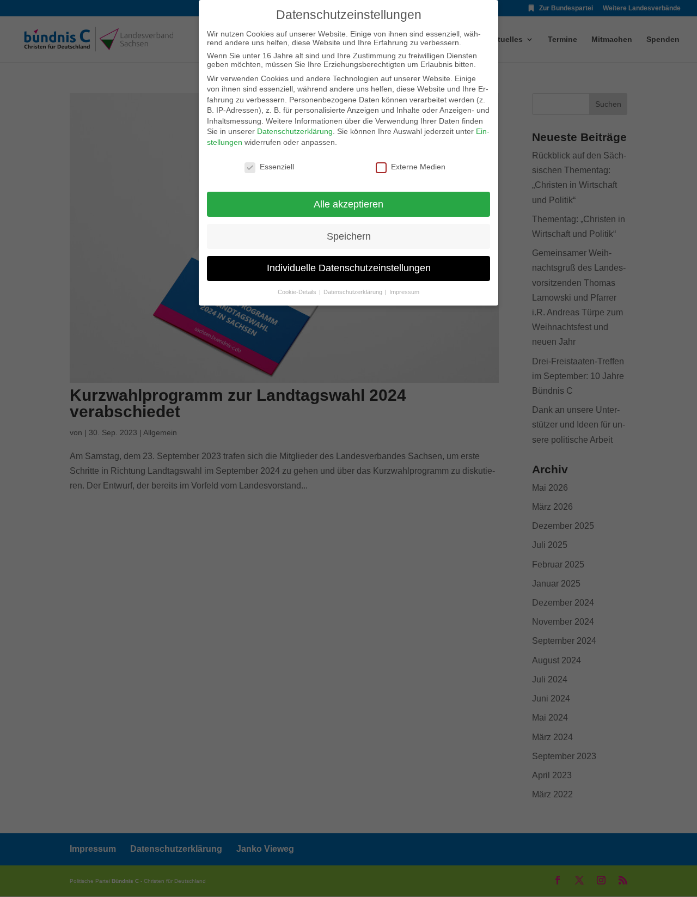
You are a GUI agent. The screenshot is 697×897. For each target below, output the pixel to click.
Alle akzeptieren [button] (348, 204)
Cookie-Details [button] (298, 292)
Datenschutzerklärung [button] (353, 292)
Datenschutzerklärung (295, 131)
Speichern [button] (349, 236)
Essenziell (277, 166)
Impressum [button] (404, 292)
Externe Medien (418, 166)
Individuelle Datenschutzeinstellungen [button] (349, 268)
